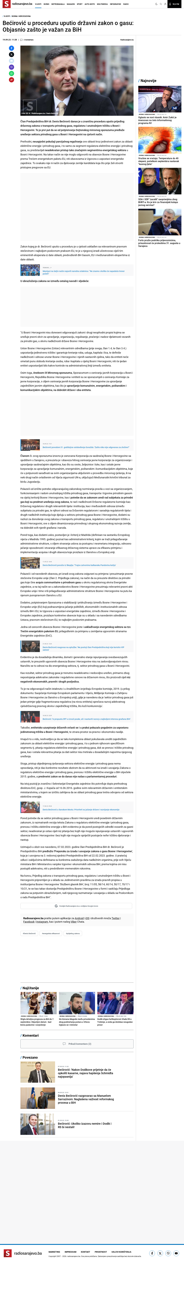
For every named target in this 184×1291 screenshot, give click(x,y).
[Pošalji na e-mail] (11, 60)
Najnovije (148, 80)
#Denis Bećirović (29, 933)
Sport (79, 4)
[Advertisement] (77, 207)
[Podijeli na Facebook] (11, 48)
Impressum (70, 1251)
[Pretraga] (161, 4)
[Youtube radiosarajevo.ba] (176, 1253)
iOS (87, 918)
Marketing (54, 1251)
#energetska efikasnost (51, 933)
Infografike (115, 4)
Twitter (116, 918)
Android (79, 918)
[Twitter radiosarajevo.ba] (160, 1253)
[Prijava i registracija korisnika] (165, 4)
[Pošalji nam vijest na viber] (168, 1253)
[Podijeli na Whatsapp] (11, 73)
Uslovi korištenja (121, 1251)
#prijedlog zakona (73, 933)
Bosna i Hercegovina (21, 16)
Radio (126, 4)
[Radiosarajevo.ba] (23, 1253)
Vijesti (38, 4)
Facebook (28, 921)
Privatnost (101, 1251)
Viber (74, 921)
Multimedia (102, 4)
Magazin (71, 4)
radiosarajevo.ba (73, 1256)
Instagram (42, 921)
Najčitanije (31, 988)
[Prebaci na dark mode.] (157, 4)
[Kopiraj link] (11, 79)
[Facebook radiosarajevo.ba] (152, 1253)
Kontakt (85, 1251)
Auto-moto (90, 4)
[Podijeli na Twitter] (11, 54)
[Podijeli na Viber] (11, 67)
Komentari (31, 1035)
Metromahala (58, 4)
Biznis (46, 4)
